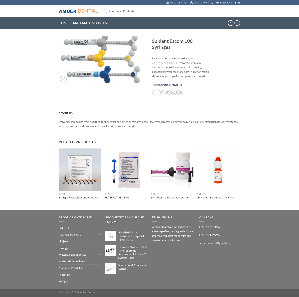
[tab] (67, 113)
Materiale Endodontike (72, 254)
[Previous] (58, 178)
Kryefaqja (115, 11)
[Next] (239, 178)
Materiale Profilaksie (71, 267)
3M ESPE (64, 227)
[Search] (105, 11)
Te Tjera (64, 281)
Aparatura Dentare (70, 234)
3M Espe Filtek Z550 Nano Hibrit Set (78, 197)
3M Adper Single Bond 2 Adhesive (215, 197)
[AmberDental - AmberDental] (78, 11)
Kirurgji (63, 248)
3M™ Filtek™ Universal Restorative (170, 197)
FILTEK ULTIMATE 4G (117, 197)
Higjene (63, 241)
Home (64, 23)
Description (67, 113)
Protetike (64, 274)
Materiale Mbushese (91, 23)
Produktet (129, 11)
